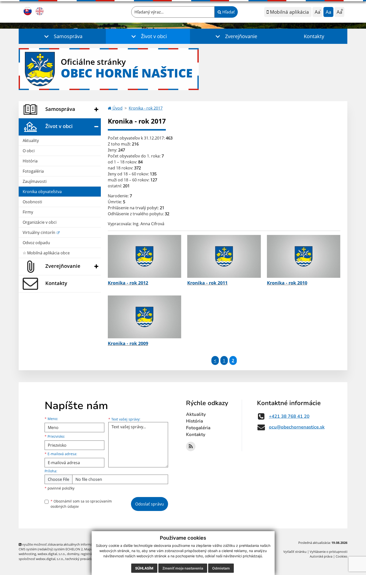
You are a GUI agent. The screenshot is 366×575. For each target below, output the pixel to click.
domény (73, 554)
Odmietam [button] (221, 568)
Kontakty (314, 36)
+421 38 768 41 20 (289, 416)
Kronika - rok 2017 (146, 108)
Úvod (117, 108)
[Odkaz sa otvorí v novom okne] (190, 446)
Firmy (28, 212)
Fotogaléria (33, 171)
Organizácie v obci (40, 222)
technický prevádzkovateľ (84, 559)
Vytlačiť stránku (294, 551)
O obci (29, 150)
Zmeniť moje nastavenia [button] (182, 568)
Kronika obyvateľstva (42, 191)
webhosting (27, 554)
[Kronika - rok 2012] (144, 256)
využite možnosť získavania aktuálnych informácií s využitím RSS (69, 544)
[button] (62, 36)
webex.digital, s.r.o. (51, 554)
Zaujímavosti (35, 181)
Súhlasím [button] (144, 568)
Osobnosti (32, 202)
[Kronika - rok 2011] (224, 256)
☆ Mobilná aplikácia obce (46, 253)
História (30, 161)
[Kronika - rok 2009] (144, 316)
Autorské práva (321, 556)
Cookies (341, 556)
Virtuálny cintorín (39, 232)
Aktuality (31, 140)
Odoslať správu (149, 504)
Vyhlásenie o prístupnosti (328, 551)
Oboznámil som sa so (81, 504)
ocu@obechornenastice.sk (297, 427)
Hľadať (228, 12)
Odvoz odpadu (36, 242)
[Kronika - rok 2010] (303, 256)
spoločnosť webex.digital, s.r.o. (41, 559)
